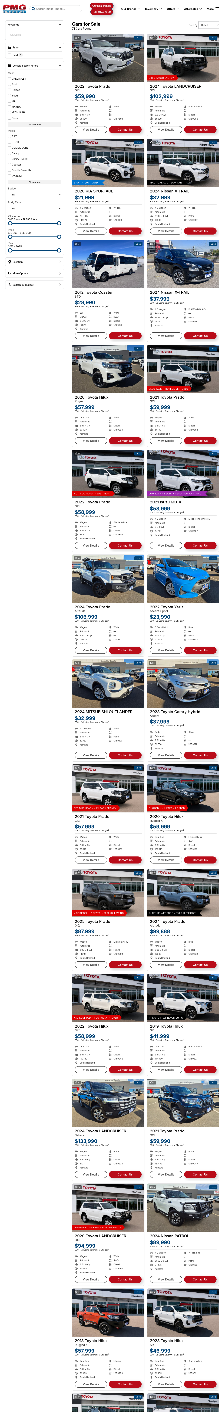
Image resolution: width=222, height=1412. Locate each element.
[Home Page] (14, 8)
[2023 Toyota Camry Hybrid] (183, 683)
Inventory (151, 9)
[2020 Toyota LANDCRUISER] (108, 1208)
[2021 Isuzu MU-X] (183, 474)
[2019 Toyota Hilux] (183, 998)
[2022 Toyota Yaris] (183, 579)
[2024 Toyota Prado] (108, 579)
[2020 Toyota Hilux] (108, 369)
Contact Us (125, 129)
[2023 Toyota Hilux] (183, 1313)
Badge (12, 188)
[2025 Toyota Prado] (108, 893)
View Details (91, 129)
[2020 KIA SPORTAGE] (108, 163)
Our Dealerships (101, 5)
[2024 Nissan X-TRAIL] (183, 163)
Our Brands (128, 9)
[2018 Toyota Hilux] (108, 1313)
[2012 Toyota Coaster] (108, 264)
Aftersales (191, 9)
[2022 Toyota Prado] (108, 58)
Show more (35, 124)
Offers (171, 9)
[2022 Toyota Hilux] (108, 998)
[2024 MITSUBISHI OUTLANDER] (108, 683)
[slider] (10, 223)
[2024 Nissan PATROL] (183, 1208)
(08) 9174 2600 (102, 11)
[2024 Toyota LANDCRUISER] (183, 58)
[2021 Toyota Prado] (183, 369)
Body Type (14, 202)
